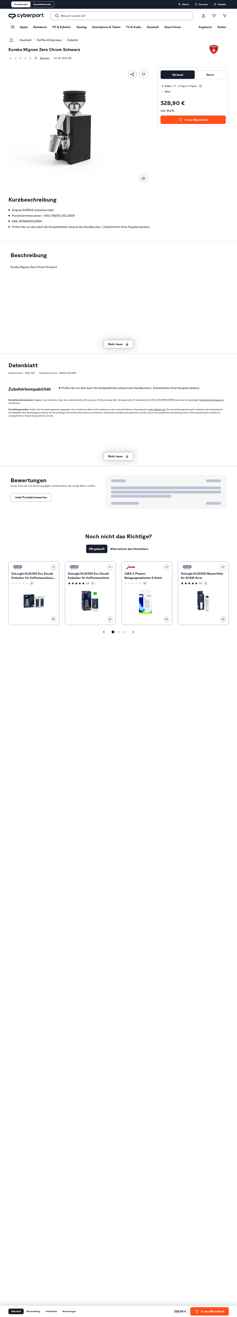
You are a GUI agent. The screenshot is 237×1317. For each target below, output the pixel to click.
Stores (185, 4)
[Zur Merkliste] (214, 16)
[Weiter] (133, 632)
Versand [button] (177, 74)
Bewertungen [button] (69, 1311)
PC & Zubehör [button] (61, 27)
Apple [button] (24, 27)
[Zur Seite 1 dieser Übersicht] (113, 632)
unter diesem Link (157, 409)
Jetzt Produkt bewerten (31, 497)
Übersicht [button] (16, 1311)
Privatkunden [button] (21, 4)
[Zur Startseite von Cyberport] (26, 16)
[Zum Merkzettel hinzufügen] (143, 74)
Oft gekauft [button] (97, 548)
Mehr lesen (115, 344)
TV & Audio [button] (133, 27)
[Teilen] (132, 74)
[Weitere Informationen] (200, 86)
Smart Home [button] (172, 27)
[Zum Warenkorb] (224, 16)
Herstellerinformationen (211, 400)
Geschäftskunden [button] (42, 4)
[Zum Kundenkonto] (203, 16)
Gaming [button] (81, 27)
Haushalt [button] (153, 27)
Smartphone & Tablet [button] (106, 27)
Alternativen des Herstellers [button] (129, 548)
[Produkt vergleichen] (143, 178)
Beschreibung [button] (33, 1311)
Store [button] (210, 74)
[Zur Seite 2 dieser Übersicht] (118, 632)
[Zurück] (104, 632)
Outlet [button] (221, 27)
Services (203, 4)
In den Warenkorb (196, 119)
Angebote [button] (205, 27)
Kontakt (222, 4)
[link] (23, 58)
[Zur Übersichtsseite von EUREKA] (214, 49)
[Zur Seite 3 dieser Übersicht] (124, 632)
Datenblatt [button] (51, 1311)
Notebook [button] (40, 27)
